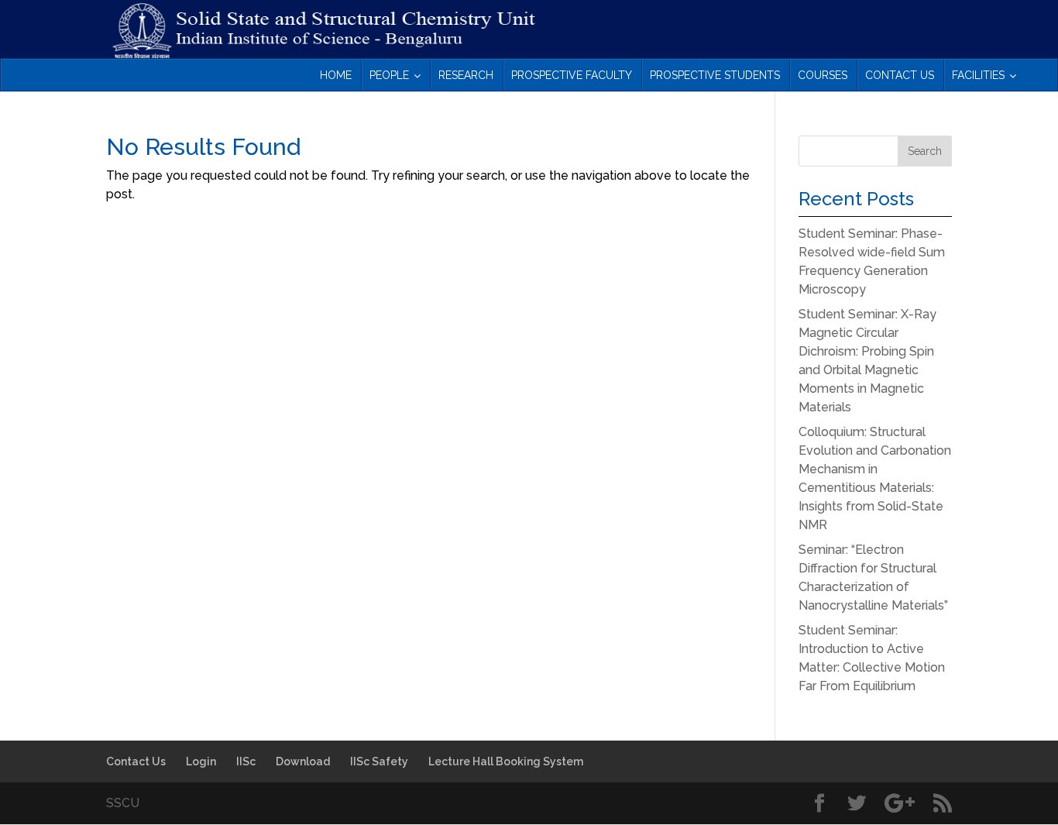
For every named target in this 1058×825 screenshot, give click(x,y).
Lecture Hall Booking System (505, 761)
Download (303, 761)
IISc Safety (379, 761)
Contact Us (136, 761)
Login (201, 761)
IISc (246, 761)
